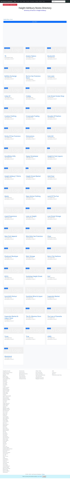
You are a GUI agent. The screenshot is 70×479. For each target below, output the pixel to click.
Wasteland (8, 356)
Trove (6, 336)
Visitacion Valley (6, 467)
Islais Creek (5, 413)
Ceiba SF (7, 96)
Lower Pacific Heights (7, 396)
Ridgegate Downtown (40, 378)
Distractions (30, 136)
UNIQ (49, 336)
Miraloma (4, 426)
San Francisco (5, 453)
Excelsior (4, 394)
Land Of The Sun (53, 196)
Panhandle (5, 441)
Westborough (5, 469)
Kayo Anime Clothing (33, 196)
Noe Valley (5, 432)
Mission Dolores (6, 429)
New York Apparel (11, 236)
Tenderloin (5, 461)
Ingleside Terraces (6, 409)
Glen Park (4, 402)
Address (40, 1)
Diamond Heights (6, 389)
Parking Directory (22, 378)
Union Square (5, 464)
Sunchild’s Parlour (11, 296)
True (27, 336)
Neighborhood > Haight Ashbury (9, 4)
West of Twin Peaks (6, 468)
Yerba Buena (5, 472)
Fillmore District (6, 397)
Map (44, 1)
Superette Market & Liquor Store (11, 317)
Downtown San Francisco (7, 372)
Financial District (6, 398)
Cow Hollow (5, 384)
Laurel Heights (5, 416)
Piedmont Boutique (11, 256)
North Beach (5, 434)
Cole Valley (5, 383)
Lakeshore (5, 415)
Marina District (5, 424)
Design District (5, 388)
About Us (54, 373)
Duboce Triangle (6, 391)
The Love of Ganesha (54, 316)
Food (18, 1)
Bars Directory (22, 375)
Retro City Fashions (54, 256)
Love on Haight (31, 216)
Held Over (50, 176)
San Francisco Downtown (7, 1)
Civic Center (5, 382)
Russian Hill (5, 451)
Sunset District (5, 459)
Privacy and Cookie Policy (57, 375)
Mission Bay (5, 427)
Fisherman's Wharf (6, 399)
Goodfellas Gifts (10, 156)
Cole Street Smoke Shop (55, 96)
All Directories (22, 372)
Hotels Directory (22, 377)
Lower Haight (5, 420)
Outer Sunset (5, 439)
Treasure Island (6, 462)
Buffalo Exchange (11, 76)
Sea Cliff (4, 455)
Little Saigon (5, 419)
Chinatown (5, 381)
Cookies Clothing (10, 116)
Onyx (49, 236)
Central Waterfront (6, 378)
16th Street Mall (39, 376)
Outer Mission (5, 436)
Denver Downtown (39, 373)
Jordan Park (5, 414)
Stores (15, 1)
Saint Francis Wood (6, 452)
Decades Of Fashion (54, 116)
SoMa (4, 457)
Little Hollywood (6, 418)
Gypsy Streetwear (32, 156)
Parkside (4, 442)
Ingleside (4, 407)
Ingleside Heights (6, 408)
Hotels (24, 1)
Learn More (39, 476)
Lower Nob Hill (5, 421)
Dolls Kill (50, 136)
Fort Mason (5, 400)
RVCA (6, 276)
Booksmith (51, 56)
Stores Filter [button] (34, 21)
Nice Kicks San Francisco (34, 236)
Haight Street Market (33, 176)
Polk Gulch (5, 443)
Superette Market (53, 296)
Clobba (28, 96)
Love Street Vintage (54, 216)
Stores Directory (22, 376)
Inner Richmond (6, 410)
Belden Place (5, 376)
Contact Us (54, 372)
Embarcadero (5, 392)
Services (27, 1)
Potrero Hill (5, 446)
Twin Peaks (5, 463)
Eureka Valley (5, 393)
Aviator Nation (31, 56)
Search (67, 1)
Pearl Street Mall (39, 372)
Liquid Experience (11, 216)
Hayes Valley (5, 405)
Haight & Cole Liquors (55, 156)
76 (5, 56)
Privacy (43, 474)
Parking (36, 1)
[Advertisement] (35, 35)
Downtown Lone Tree (40, 377)
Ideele (7, 196)
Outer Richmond (6, 437)
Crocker (4, 386)
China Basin (5, 380)
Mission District (6, 430)
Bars (21, 1)
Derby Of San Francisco (13, 136)
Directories (32, 1)
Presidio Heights (6, 447)
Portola (4, 445)
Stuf (48, 276)
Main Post (5, 423)
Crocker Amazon (6, 387)
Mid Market (5, 425)
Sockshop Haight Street (34, 276)
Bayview (4, 375)
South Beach (5, 458)
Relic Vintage (30, 256)
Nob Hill (4, 431)
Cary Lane (50, 76)
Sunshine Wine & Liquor (34, 296)
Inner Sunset (5, 412)
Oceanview (5, 435)
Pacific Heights (5, 440)
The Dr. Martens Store (33, 316)
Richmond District (6, 450)
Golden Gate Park (6, 403)
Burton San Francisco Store (33, 77)
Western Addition (6, 471)
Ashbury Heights (6, 373)
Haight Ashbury (6, 19)
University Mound (6, 466)
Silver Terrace (5, 456)
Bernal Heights (5, 377)
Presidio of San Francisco (7, 448)
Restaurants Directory (23, 373)
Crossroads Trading (32, 116)
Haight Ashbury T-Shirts (13, 176)
